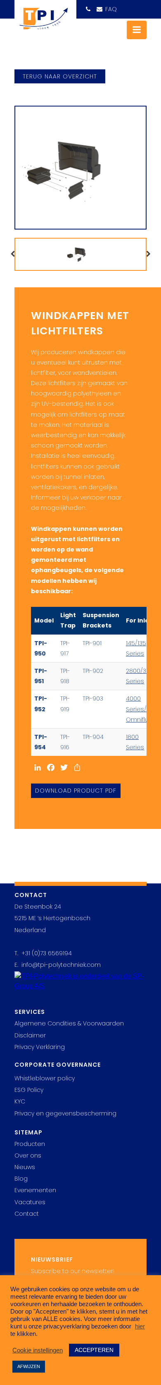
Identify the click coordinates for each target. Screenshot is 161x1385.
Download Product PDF (75, 790)
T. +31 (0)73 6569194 (43, 953)
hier (140, 1326)
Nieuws (24, 1167)
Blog (21, 1178)
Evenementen (35, 1190)
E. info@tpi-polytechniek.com (57, 965)
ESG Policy (28, 1090)
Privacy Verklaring (39, 1047)
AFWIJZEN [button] (28, 1366)
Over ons (27, 1155)
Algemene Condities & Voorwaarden (69, 1023)
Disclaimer (30, 1035)
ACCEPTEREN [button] (94, 1350)
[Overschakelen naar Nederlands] (139, 6)
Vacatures (29, 1202)
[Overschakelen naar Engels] (123, 7)
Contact (26, 1214)
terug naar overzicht (60, 76)
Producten (29, 1144)
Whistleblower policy (44, 1078)
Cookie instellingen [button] (37, 1350)
